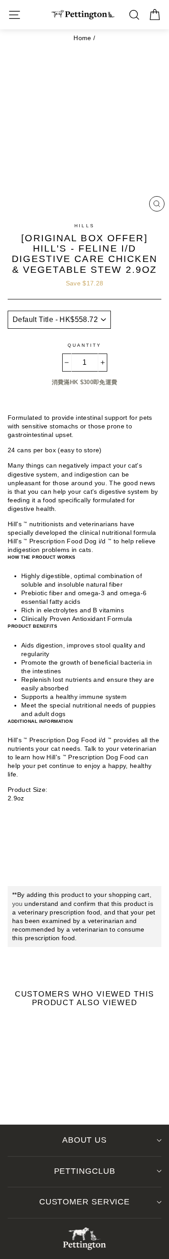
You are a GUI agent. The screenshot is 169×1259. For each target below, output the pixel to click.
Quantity (84, 345)
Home (82, 38)
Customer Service (84, 1201)
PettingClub (84, 1171)
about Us (84, 1139)
